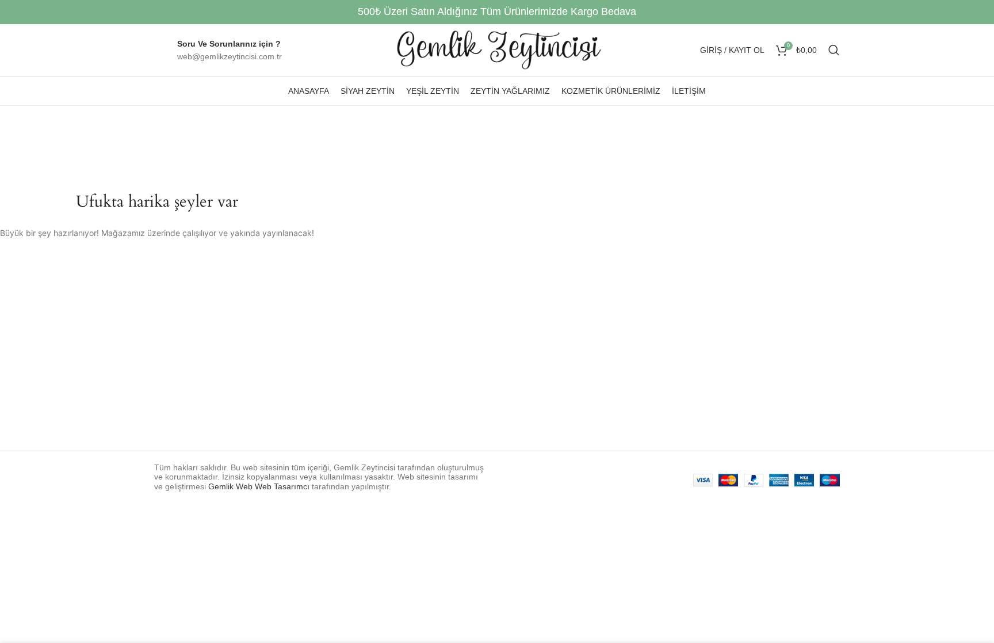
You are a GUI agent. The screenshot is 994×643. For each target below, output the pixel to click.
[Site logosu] (497, 49)
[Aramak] (834, 50)
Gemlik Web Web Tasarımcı (258, 486)
